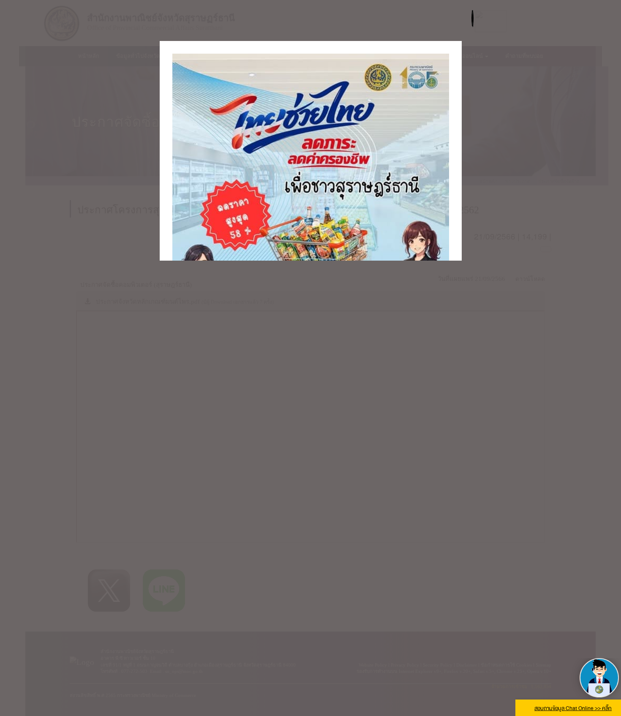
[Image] (311, 238)
